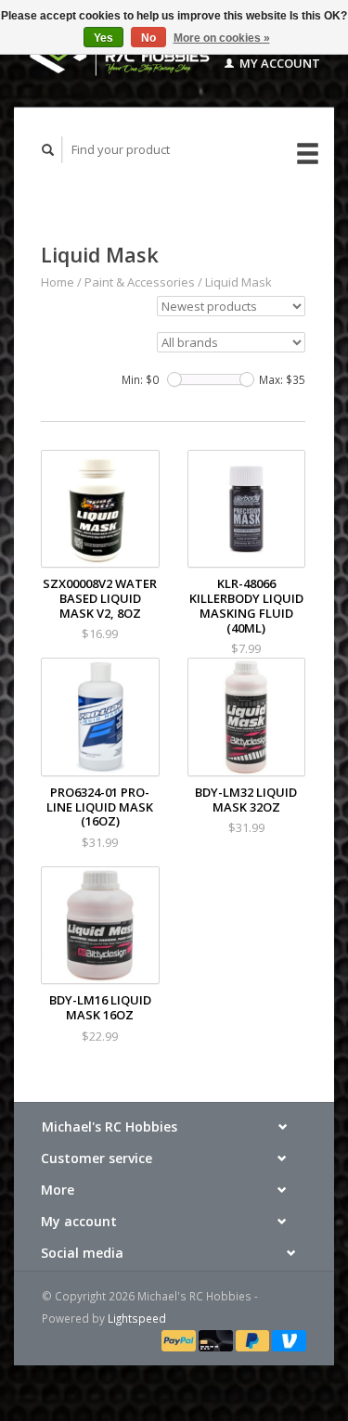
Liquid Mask (238, 282)
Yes (103, 38)
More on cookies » (222, 38)
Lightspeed (137, 1318)
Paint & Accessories (139, 282)
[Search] (48, 149)
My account (278, 63)
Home (57, 282)
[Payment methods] (180, 1339)
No (148, 38)
